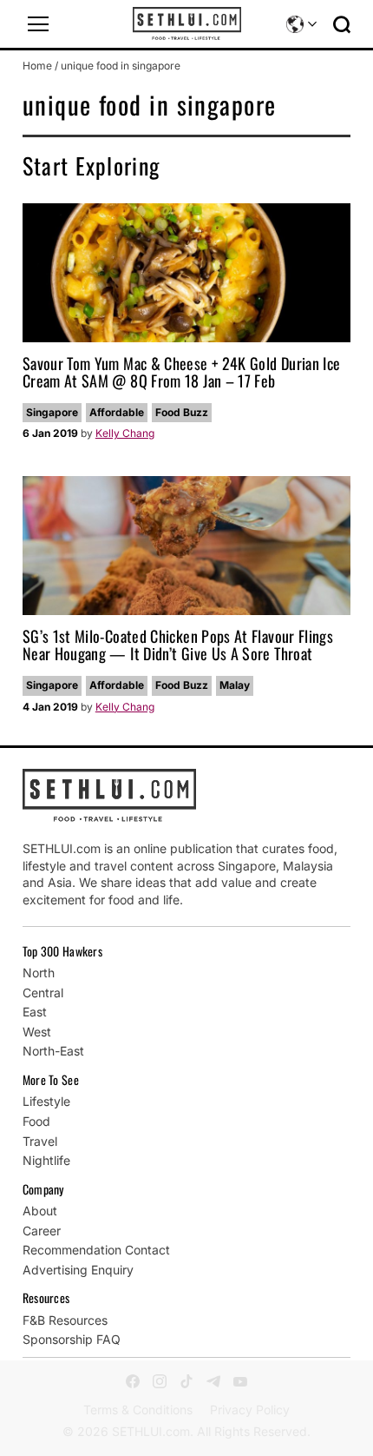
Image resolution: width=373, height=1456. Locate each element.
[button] (38, 24)
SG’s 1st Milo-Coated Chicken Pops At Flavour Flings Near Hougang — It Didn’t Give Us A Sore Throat (178, 645)
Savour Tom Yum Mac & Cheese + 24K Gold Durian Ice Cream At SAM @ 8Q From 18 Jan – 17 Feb (182, 372)
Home (37, 65)
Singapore (52, 412)
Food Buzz (181, 412)
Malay (234, 685)
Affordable (116, 412)
